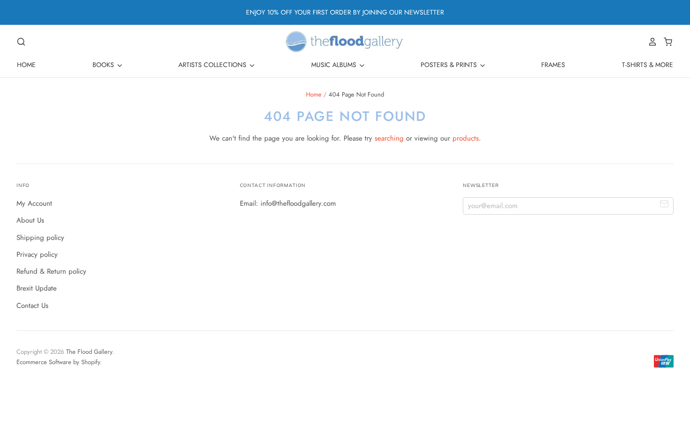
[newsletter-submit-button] (664, 205)
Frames (553, 64)
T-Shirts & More (647, 64)
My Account (34, 203)
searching (389, 138)
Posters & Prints (450, 64)
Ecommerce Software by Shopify (58, 362)
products (465, 138)
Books (104, 64)
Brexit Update (36, 288)
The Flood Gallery (89, 351)
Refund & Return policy (51, 271)
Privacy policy (37, 254)
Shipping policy (40, 237)
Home (26, 64)
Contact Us (32, 305)
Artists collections (213, 64)
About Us (30, 220)
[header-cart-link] (665, 41)
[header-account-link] (650, 41)
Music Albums (334, 64)
